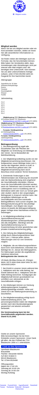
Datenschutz (19, 389)
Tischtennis (10, 387)
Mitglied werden (20, 14)
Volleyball (19, 387)
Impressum (34, 387)
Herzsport (26, 387)
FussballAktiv (12, 385)
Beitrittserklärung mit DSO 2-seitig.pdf (16, 121)
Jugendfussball (23, 385)
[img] (19, 6)
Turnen (2, 387)
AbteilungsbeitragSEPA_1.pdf (13, 134)
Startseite (3, 385)
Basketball (33, 385)
